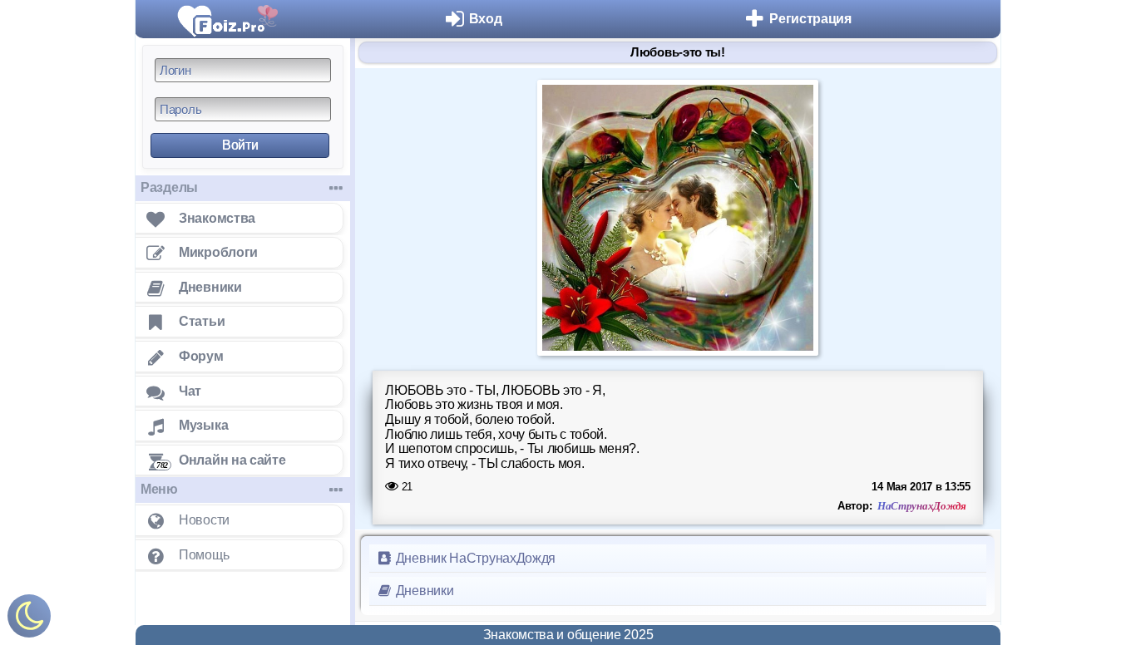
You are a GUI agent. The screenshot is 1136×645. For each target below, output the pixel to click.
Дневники (423, 590)
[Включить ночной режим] (29, 619)
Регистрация (810, 19)
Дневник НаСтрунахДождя (474, 558)
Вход (485, 19)
